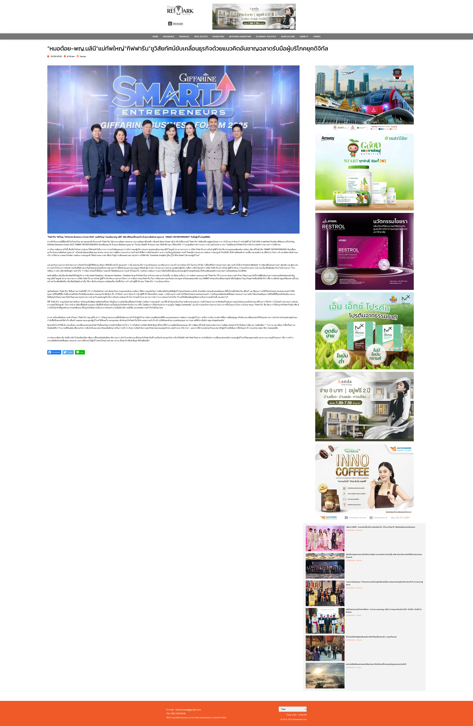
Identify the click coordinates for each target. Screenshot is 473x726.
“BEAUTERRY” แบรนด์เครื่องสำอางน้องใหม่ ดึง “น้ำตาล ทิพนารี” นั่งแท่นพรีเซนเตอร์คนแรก (380, 527)
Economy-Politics (266, 36)
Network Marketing (240, 36)
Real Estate (201, 36)
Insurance (168, 36)
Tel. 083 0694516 (176, 713)
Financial (184, 36)
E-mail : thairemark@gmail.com (183, 709)
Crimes (317, 36)
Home (155, 36)
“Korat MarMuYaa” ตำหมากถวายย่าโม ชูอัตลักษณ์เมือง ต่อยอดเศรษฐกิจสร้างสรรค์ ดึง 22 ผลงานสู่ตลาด (384, 583)
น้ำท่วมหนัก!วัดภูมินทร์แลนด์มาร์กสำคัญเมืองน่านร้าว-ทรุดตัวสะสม (371, 636)
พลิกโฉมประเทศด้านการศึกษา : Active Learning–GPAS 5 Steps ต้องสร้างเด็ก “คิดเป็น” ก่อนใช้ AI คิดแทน (384, 611)
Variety (304, 36)
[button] (254, 17)
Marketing (218, 36)
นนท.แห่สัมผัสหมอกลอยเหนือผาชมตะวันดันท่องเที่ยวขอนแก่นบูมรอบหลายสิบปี (376, 664)
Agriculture (288, 36)
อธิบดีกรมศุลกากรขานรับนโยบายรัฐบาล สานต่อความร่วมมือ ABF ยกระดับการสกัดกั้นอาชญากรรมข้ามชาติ (384, 556)
